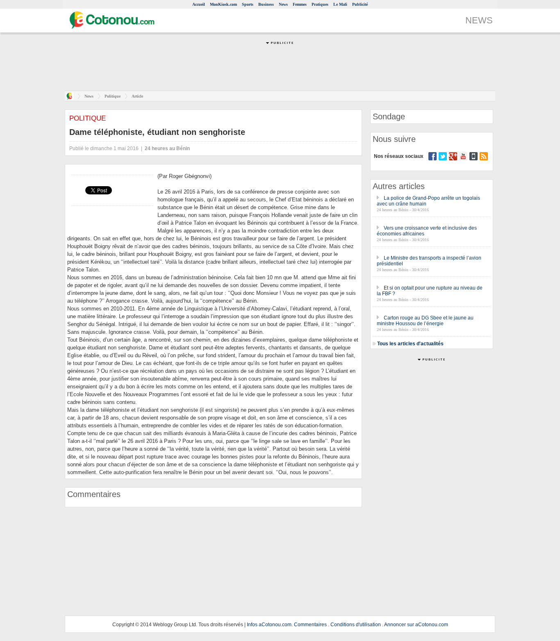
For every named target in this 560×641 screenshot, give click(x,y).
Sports (247, 4)
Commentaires (310, 624)
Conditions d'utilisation (355, 624)
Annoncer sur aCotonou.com (416, 624)
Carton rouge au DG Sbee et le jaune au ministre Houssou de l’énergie (425, 320)
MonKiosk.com (223, 4)
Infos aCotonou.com (269, 624)
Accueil (198, 4)
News (283, 4)
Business (266, 4)
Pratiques (320, 4)
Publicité (360, 4)
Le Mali (340, 4)
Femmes (300, 4)
